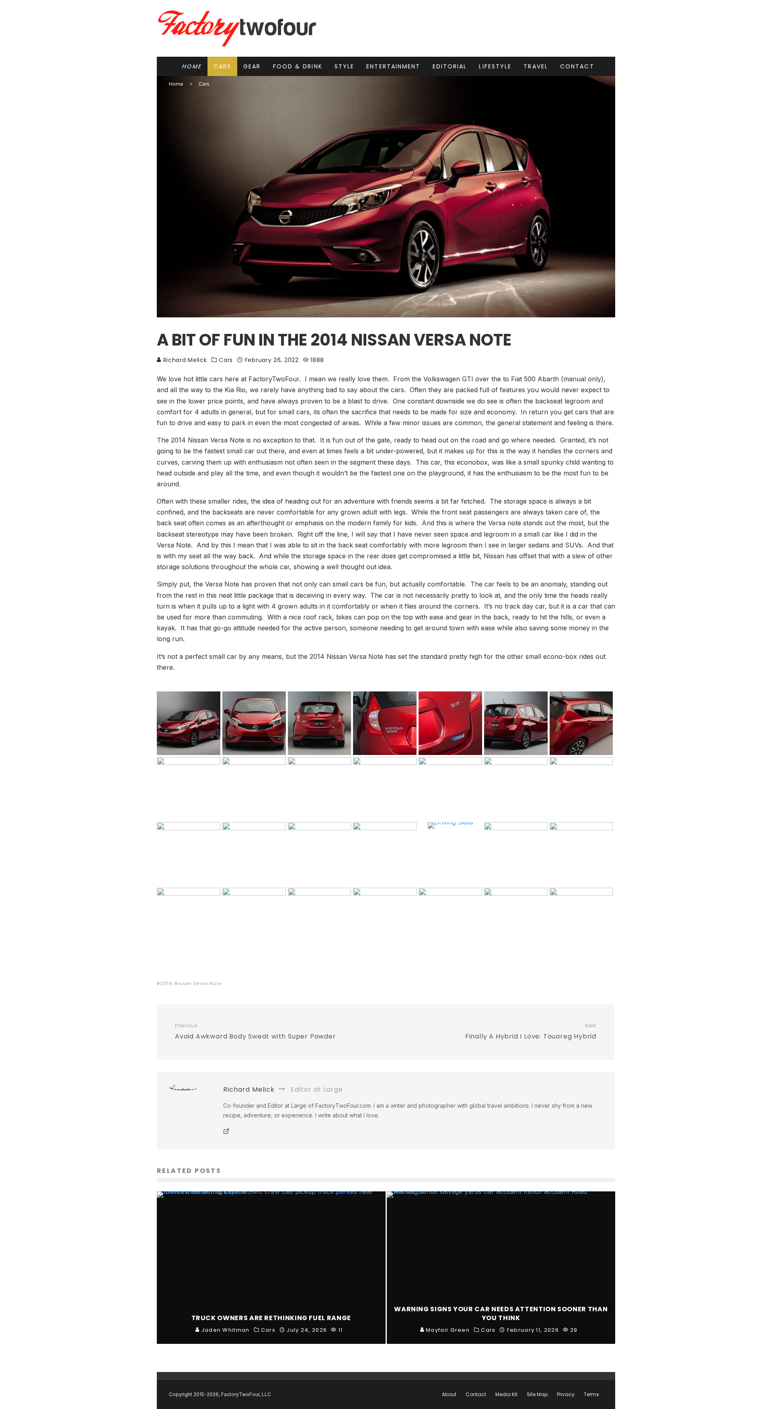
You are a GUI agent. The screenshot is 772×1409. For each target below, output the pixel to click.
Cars (222, 66)
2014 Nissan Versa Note (191, 983)
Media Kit (506, 1394)
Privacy (566, 1394)
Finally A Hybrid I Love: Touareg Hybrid (530, 1031)
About (449, 1394)
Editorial (450, 66)
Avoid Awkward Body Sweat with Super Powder (255, 1031)
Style (345, 66)
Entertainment (393, 66)
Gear (252, 66)
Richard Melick (184, 360)
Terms (591, 1394)
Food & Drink (297, 66)
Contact (577, 66)
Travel (536, 66)
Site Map (537, 1394)
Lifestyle (495, 66)
